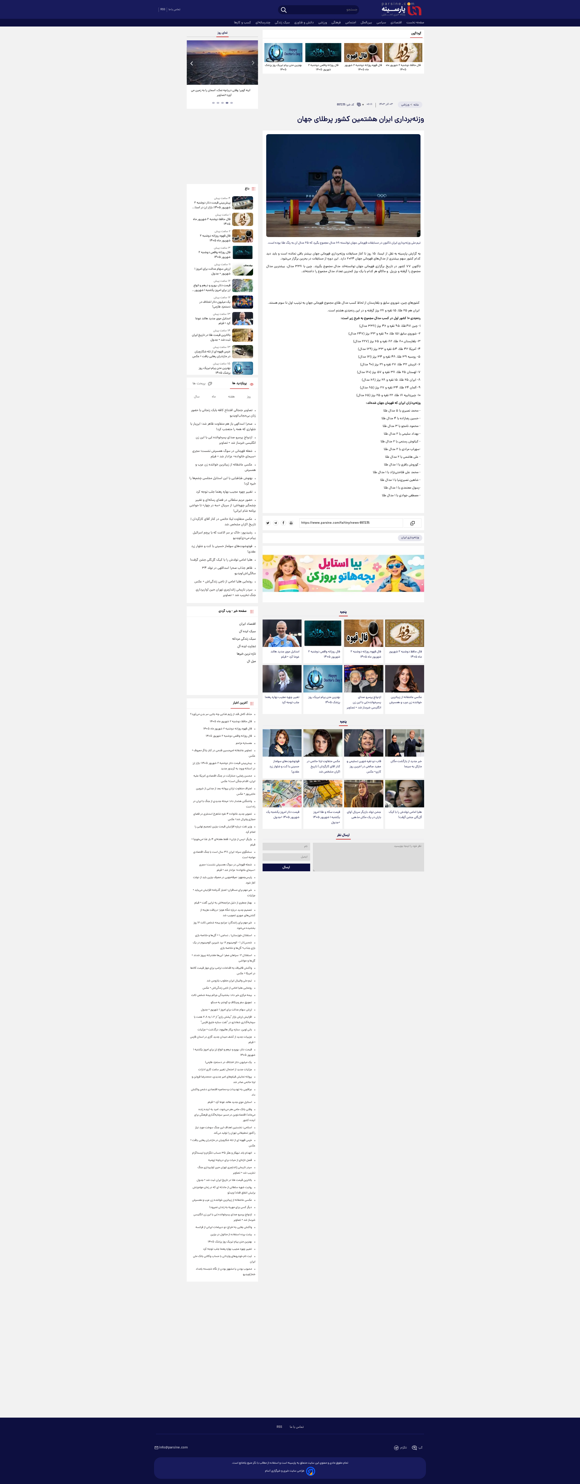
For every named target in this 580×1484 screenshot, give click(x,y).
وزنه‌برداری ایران (410, 537)
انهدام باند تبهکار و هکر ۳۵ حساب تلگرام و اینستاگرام (222, 1153)
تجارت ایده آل (246, 646)
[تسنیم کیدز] (343, 575)
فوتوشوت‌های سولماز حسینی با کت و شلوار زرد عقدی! (284, 766)
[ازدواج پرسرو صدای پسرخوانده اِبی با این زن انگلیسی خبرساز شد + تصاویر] (363, 678)
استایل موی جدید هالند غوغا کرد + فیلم (285, 654)
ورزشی (323, 22)
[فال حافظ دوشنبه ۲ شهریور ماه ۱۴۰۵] (403, 52)
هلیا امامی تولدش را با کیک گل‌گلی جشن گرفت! (405, 815)
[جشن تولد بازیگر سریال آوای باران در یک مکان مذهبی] (363, 793)
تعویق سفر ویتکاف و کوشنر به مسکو (231, 1002)
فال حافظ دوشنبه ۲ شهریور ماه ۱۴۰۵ (403, 67)
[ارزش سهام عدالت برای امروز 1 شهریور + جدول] (242, 269)
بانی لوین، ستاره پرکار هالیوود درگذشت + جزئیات (225, 1030)
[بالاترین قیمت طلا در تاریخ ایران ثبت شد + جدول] (242, 335)
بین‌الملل (367, 22)
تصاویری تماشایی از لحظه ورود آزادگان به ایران (222, 90)
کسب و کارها (243, 22)
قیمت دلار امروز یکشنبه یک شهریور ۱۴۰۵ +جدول (282, 815)
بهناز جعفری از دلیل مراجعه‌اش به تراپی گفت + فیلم (223, 903)
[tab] (231, 103)
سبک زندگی (283, 22)
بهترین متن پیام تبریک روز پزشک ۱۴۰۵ (283, 67)
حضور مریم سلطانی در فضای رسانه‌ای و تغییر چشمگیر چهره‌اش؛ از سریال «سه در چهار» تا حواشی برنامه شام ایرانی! (222, 505)
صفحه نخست (415, 22)
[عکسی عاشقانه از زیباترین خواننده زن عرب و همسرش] (404, 678)
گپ (420, 1448)
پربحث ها (199, 383)
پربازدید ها (239, 383)
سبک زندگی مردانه (244, 639)
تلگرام (403, 1448)
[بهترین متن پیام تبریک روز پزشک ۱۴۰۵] (283, 52)
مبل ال (251, 661)
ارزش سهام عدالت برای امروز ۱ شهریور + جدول (212, 271)
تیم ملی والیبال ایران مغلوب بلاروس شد (229, 981)
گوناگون (416, 33)
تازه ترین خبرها (246, 653)
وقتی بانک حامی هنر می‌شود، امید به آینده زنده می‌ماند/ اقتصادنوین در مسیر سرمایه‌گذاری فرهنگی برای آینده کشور (224, 1115)
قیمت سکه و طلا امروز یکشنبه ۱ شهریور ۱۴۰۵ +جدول (326, 817)
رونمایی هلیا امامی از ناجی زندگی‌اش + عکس (223, 581)
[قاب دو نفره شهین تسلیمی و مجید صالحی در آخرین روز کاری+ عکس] (363, 743)
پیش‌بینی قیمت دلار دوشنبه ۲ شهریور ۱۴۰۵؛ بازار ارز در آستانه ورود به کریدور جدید (211, 205)
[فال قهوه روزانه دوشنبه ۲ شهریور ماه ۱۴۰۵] (363, 52)
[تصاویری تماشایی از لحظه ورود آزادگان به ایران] (222, 62)
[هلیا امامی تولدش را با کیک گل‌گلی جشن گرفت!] (404, 793)
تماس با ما (174, 9)
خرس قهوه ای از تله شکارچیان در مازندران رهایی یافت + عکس (211, 354)
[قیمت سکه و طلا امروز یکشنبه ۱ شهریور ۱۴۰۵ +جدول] (322, 793)
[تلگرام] (275, 523)
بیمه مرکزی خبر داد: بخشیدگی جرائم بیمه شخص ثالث (221, 995)
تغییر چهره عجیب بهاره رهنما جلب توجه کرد (282, 700)
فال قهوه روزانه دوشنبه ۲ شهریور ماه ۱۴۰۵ (363, 67)
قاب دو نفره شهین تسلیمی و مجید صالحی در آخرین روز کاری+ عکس (364, 766)
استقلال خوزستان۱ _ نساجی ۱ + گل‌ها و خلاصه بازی (223, 935)
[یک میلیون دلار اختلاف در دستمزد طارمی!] (242, 302)
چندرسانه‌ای (263, 22)
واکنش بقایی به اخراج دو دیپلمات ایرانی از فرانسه (224, 1227)
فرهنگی (336, 22)
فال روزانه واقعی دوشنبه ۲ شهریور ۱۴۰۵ (323, 67)
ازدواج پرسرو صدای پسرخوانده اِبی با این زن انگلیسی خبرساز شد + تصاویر (364, 702)
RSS (162, 9)
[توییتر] (268, 523)
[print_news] (291, 523)
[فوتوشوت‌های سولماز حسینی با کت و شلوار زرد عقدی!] (282, 743)
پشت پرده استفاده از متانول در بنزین (231, 1234)
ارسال (286, 867)
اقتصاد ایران (247, 624)
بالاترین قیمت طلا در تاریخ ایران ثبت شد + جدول (211, 337)
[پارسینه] (399, 10)
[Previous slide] (192, 63)
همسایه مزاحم (244, 743)
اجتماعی (351, 22)
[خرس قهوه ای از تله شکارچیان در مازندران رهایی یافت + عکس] (242, 352)
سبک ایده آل (247, 631)
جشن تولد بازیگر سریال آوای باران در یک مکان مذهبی (364, 815)
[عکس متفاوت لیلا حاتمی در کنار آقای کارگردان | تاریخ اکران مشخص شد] (322, 743)
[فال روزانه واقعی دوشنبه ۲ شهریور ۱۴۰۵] (323, 52)
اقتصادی (397, 22)
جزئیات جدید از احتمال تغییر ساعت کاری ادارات (225, 1070)
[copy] (412, 523)
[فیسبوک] (283, 523)
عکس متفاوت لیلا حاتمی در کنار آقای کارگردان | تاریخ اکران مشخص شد (323, 766)
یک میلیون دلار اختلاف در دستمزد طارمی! (214, 304)
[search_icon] (283, 10)
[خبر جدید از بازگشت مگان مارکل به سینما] (404, 743)
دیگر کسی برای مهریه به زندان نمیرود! (230, 1207)
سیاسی (382, 22)
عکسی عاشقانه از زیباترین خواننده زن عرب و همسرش (405, 700)
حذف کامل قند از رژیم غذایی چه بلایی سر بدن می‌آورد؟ (221, 714)
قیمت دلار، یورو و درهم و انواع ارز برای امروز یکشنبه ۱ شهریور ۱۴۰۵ (211, 288)
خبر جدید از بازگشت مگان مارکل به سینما (406, 764)
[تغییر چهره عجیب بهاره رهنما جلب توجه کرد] (282, 678)
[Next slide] (252, 63)
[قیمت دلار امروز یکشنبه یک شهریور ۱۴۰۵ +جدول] (282, 793)
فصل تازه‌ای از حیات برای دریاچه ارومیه (230, 1160)
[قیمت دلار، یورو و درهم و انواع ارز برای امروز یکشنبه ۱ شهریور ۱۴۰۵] (242, 286)
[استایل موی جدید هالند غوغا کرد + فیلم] (282, 633)
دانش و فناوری (304, 22)
